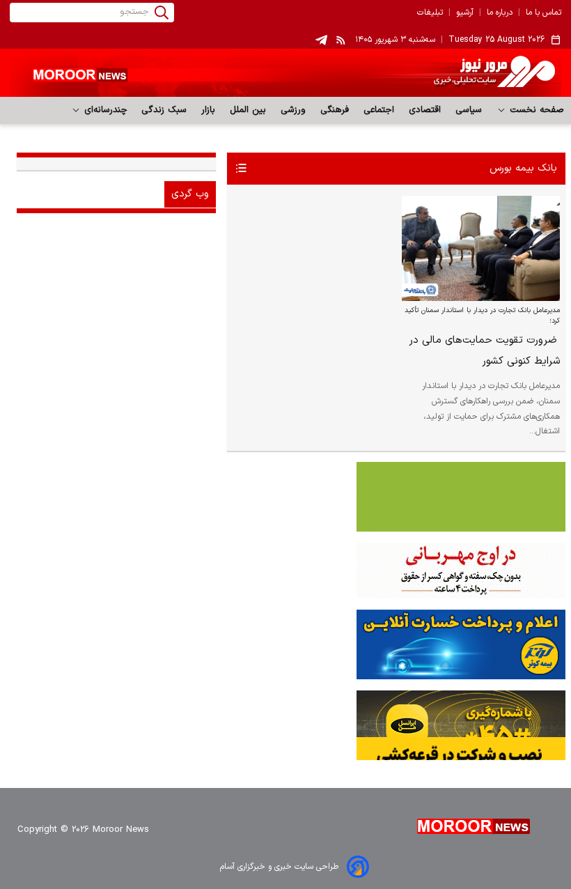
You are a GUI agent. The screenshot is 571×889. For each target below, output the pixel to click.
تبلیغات (430, 12)
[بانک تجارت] (285, 497)
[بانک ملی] (285, 570)
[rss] (341, 39)
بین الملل (248, 110)
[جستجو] (161, 12)
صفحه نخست (535, 110)
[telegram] (321, 40)
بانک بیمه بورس (523, 168)
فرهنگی (335, 110)
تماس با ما (543, 12)
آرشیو (465, 12)
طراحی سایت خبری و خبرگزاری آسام (279, 867)
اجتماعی (379, 110)
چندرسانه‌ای (104, 110)
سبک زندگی (164, 110)
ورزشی (293, 110)
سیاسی (469, 110)
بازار (208, 110)
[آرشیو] (241, 168)
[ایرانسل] (285, 725)
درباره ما (500, 12)
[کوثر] (285, 644)
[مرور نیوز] (285, 73)
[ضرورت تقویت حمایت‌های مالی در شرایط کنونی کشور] (481, 249)
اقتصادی (425, 110)
